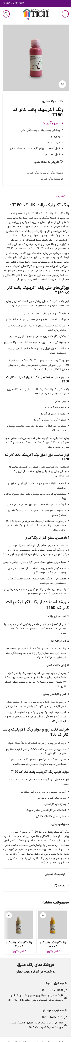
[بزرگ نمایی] (62, 84)
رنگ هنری (48, 101)
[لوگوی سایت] (36, 14)
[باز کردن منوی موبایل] (65, 13)
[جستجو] (6, 13)
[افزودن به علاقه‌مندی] (43, 915)
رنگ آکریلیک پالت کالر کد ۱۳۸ (19, 944)
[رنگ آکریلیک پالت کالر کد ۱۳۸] (18, 925)
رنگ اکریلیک (47, 173)
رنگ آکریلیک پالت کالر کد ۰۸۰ (53, 944)
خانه (60, 101)
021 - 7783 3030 (15, 3)
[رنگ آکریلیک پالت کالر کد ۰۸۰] (52, 925)
